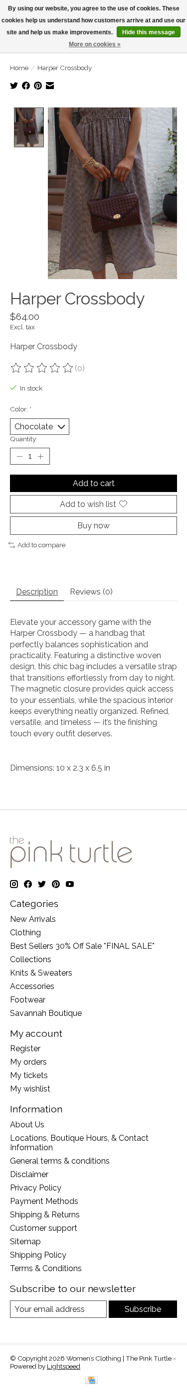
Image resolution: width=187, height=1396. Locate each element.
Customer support (43, 1228)
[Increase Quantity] (40, 456)
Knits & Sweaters (41, 973)
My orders (28, 1062)
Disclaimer (29, 1174)
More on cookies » (95, 44)
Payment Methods (44, 1201)
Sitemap (25, 1241)
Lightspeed (63, 1366)
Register (25, 1048)
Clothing (25, 932)
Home (19, 68)
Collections (30, 959)
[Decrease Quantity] (19, 456)
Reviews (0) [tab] (91, 592)
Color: (20, 409)
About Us (27, 1124)
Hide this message (148, 32)
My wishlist (30, 1089)
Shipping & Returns (45, 1214)
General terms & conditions (60, 1161)
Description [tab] (37, 592)
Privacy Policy (35, 1188)
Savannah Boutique (46, 1013)
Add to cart (94, 483)
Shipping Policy (38, 1255)
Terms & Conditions (46, 1268)
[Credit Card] (91, 1381)
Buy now (93, 525)
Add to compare (41, 545)
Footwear (27, 999)
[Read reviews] (42, 368)
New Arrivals (33, 919)
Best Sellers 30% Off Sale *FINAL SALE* (82, 946)
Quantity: (23, 439)
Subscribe (143, 1309)
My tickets (29, 1075)
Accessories (32, 986)
